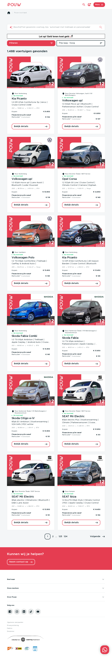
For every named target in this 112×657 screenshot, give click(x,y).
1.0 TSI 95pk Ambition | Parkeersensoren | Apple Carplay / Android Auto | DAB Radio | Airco (78, 344)
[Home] (14, 4)
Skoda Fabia (70, 338)
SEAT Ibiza (69, 496)
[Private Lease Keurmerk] (35, 648)
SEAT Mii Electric (73, 416)
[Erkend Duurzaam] (26, 648)
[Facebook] (10, 612)
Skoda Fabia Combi (24, 336)
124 (65, 536)
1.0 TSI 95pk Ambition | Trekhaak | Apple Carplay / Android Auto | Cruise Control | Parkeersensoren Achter (30, 342)
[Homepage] (8, 13)
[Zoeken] (101, 27)
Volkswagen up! (72, 100)
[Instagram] (17, 612)
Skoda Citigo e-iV (23, 418)
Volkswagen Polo (23, 257)
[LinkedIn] (24, 612)
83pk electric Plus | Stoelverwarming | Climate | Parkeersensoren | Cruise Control (80, 422)
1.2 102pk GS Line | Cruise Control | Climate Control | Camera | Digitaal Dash (79, 185)
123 (60, 536)
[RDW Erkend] (10, 648)
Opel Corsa (69, 179)
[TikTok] (31, 612)
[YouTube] (38, 612)
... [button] (56, 536)
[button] (97, 536)
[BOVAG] (18, 648)
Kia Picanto (19, 98)
